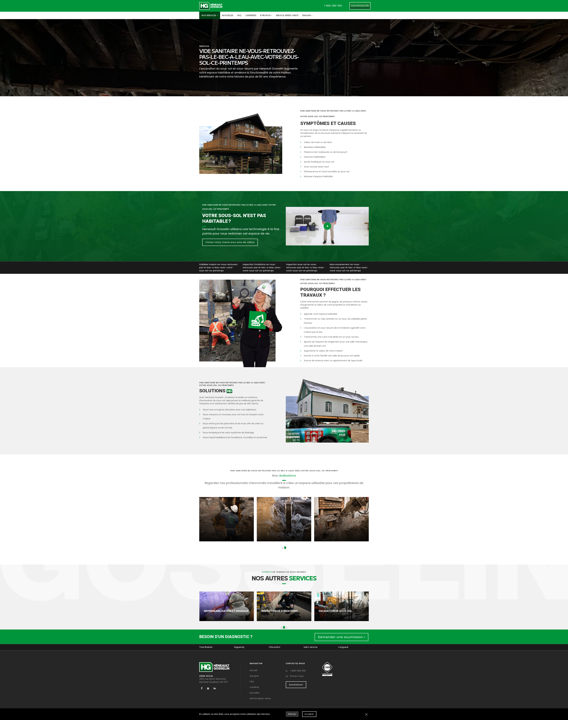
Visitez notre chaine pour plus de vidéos (230, 242)
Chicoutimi (239, 647)
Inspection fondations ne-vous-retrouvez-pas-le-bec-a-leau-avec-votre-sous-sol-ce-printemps (218, 267)
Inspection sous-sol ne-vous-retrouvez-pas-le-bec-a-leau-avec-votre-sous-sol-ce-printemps (262, 267)
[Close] (366, 714)
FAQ (239, 15)
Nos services (209, 15)
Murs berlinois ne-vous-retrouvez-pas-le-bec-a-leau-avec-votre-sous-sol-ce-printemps (347, 267)
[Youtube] (208, 688)
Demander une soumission (341, 637)
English (306, 15)
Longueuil (308, 647)
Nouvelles (227, 15)
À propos (265, 15)
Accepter (309, 714)
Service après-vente (287, 15)
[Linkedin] (214, 688)
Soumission (360, 5)
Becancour (344, 647)
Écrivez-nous (297, 676)
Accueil (253, 670)
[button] (283, 548)
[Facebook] (201, 688)
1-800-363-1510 (333, 5)
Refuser (292, 714)
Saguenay (204, 647)
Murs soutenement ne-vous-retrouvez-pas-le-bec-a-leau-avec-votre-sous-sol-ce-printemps (305, 267)
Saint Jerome (276, 647)
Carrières (250, 15)
